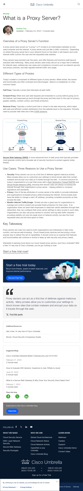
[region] (30, 485)
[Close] (57, 481)
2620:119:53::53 (54, 471)
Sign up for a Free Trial (41, 475)
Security (6, 14)
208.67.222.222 (28, 468)
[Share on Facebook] (8, 396)
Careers (61, 441)
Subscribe (12, 411)
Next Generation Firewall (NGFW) (61, 182)
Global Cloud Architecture (41, 437)
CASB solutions (40, 112)
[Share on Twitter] (17, 396)
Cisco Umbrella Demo (67, 448)
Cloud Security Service (12, 437)
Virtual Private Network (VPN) (19, 185)
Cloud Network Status (40, 441)
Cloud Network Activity (40, 444)
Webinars (62, 437)
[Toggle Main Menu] (4, 4)
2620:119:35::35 (28, 471)
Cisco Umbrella (41, 4)
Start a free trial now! (15, 251)
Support (61, 444)
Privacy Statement (9, 487)
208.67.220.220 (55, 468)
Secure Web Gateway (12, 447)
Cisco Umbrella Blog (39, 454)
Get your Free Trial (15, 278)
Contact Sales (64, 452)
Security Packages (10, 450)
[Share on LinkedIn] (26, 396)
